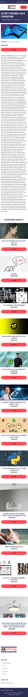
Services (5, 671)
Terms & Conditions (18, 693)
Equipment (17, 41)
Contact (10, 693)
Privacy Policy (11, 694)
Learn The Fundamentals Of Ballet (14, 546)
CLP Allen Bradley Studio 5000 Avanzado (14, 305)
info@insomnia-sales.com (22, 1)
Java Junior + (14, 274)
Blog (4, 674)
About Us (5, 668)
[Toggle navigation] (2, 7)
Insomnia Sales (7, 663)
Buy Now (14, 49)
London (3, 1)
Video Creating (11, 41)
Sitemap (18, 694)
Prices (23, 7)
